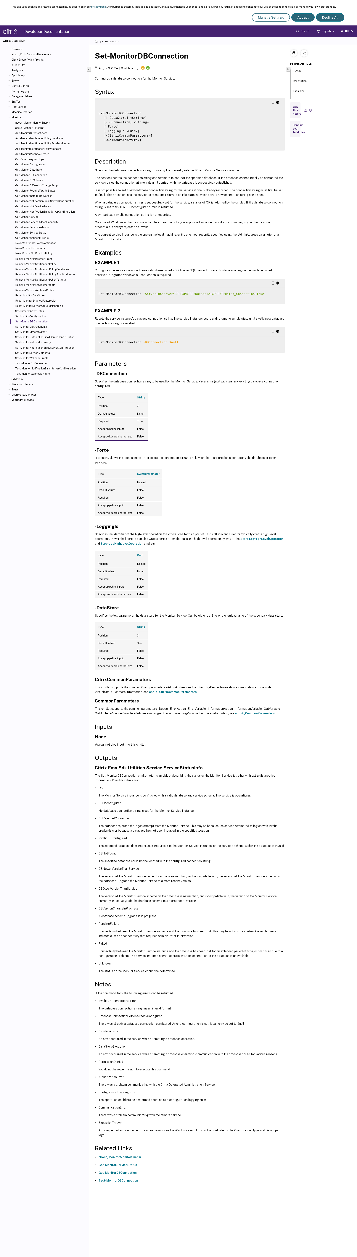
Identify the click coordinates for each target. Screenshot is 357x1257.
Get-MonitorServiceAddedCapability (36, 222)
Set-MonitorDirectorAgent (30, 331)
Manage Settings (271, 17)
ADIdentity (18, 65)
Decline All (330, 17)
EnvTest (17, 101)
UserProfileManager (24, 394)
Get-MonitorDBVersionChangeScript (37, 185)
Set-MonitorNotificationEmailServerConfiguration (44, 337)
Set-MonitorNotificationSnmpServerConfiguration (45, 347)
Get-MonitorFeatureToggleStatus (35, 190)
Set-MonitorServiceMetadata (32, 352)
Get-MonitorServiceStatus (30, 232)
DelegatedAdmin (22, 96)
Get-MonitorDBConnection (31, 175)
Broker (16, 80)
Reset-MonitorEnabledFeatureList (35, 300)
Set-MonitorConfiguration (30, 316)
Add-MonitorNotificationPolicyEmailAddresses (43, 143)
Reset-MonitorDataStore (30, 295)
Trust (15, 389)
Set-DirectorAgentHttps (29, 311)
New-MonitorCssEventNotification (35, 243)
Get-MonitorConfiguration (30, 164)
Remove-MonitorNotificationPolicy (35, 264)
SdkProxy (17, 379)
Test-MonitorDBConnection (31, 363)
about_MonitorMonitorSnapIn (32, 122)
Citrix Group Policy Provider (28, 59)
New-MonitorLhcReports (30, 248)
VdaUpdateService (23, 399)
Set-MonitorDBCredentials (31, 326)
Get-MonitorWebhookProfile (32, 237)
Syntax (297, 71)
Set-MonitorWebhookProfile (32, 358)
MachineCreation (22, 112)
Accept (303, 17)
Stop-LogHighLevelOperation (122, 543)
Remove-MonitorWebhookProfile (34, 290)
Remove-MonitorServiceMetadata (35, 284)
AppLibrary (18, 75)
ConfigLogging (21, 91)
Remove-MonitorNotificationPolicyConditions (42, 269)
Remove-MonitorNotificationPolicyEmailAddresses (45, 274)
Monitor (16, 117)
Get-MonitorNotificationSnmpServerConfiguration (45, 211)
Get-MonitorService (26, 216)
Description (300, 81)
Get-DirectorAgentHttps (29, 159)
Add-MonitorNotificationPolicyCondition (39, 138)
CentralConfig (20, 85)
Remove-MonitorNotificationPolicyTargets (40, 279)
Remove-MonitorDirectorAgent (33, 258)
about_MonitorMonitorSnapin (120, 1157)
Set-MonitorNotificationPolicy (33, 342)
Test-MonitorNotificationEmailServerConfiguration (45, 368)
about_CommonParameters (255, 713)
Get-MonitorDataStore (28, 169)
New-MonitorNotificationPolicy (33, 253)
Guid (140, 555)
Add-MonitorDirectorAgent (31, 133)
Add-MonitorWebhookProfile (32, 154)
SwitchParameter (148, 473)
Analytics (17, 70)
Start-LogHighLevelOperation (262, 539)
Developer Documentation (47, 31)
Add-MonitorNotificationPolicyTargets (38, 148)
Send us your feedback (299, 129)
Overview (17, 49)
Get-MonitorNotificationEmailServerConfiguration (45, 201)
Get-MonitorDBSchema (29, 180)
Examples (299, 91)
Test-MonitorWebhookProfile (32, 373)
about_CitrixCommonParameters (31, 54)
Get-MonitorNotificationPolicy (33, 206)
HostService (19, 106)
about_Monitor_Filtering (29, 127)
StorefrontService (22, 384)
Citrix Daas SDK (110, 41)
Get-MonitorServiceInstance (32, 227)
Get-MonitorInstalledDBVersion (33, 195)
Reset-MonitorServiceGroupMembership (39, 305)
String (141, 397)
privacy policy (99, 6)
